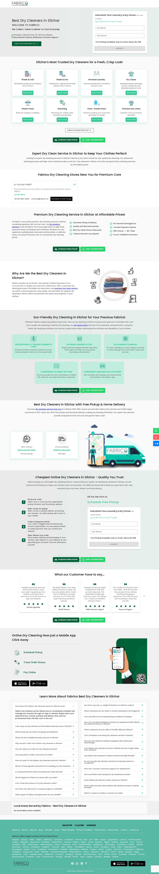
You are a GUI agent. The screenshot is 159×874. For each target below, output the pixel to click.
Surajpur (108, 849)
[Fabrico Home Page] (20, 3)
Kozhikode (69, 839)
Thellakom (16, 844)
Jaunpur (24, 839)
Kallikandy (139, 849)
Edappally (24, 842)
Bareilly (131, 844)
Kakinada (44, 852)
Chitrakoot (58, 839)
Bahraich (98, 842)
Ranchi (120, 852)
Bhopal (75, 857)
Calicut (86, 852)
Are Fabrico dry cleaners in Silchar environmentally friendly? (109, 755)
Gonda (90, 842)
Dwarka (115, 857)
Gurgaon (15, 839)
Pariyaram (95, 852)
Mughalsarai (113, 839)
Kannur (57, 844)
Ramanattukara (85, 844)
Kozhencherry (33, 844)
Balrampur (48, 839)
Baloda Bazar (74, 849)
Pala (24, 844)
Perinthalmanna (89, 854)
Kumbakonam (48, 857)
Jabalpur (139, 844)
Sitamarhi (118, 849)
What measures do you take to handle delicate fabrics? (108, 729)
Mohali (107, 854)
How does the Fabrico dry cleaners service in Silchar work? (40, 706)
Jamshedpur (110, 844)
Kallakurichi (49, 854)
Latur (132, 842)
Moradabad (16, 854)
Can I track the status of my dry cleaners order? (36, 783)
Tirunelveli (122, 854)
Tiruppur (93, 849)
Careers (123, 830)
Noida (31, 839)
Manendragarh (47, 844)
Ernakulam (66, 844)
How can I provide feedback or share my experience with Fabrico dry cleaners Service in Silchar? (112, 723)
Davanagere (129, 849)
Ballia (96, 839)
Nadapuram (98, 844)
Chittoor (25, 847)
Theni (25, 854)
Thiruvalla (55, 847)
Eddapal (115, 842)
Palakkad (63, 849)
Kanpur (103, 839)
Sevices (25, 830)
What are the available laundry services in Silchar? (36, 737)
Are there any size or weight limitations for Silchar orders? (109, 705)
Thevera (139, 842)
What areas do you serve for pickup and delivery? (36, 732)
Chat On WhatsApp (94, 140)
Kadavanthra (57, 842)
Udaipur (90, 857)
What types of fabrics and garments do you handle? (38, 794)
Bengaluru (105, 847)
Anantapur (16, 847)
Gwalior (70, 847)
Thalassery (16, 852)
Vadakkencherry (36, 854)
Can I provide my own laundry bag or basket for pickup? (108, 716)
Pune (34, 849)
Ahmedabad (53, 849)
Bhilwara (84, 849)
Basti (85, 839)
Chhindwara (79, 847)
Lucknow (123, 839)
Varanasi (67, 842)
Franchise (48, 830)
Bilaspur (76, 842)
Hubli (63, 847)
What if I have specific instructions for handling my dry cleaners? (43, 766)
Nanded (67, 857)
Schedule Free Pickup (68, 140)
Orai (91, 839)
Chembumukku (134, 839)
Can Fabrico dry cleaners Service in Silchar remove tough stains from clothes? (111, 749)
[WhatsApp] (156, 430)
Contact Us (134, 830)
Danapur (59, 857)
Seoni (100, 854)
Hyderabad (41, 849)
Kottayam (59, 854)
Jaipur (82, 857)
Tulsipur (39, 839)
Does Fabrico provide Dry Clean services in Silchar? (105, 780)
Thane (113, 852)
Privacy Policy (100, 830)
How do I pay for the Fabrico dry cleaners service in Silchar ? (40, 760)
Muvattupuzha (18, 857)
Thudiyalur (30, 857)
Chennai (78, 839)
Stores (57, 830)
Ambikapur (35, 847)
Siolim (119, 847)
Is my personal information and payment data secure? (39, 772)
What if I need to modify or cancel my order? (103, 793)
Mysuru (89, 847)
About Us (16, 830)
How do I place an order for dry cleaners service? (36, 749)
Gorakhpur (45, 842)
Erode (113, 847)
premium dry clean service (66, 288)
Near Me (33, 830)
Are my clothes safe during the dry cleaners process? (107, 774)
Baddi (37, 852)
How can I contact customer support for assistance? (107, 768)
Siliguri (136, 852)
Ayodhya (128, 852)
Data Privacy (113, 830)
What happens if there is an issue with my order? (36, 777)
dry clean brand (81, 325)
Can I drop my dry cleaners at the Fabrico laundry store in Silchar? (43, 726)
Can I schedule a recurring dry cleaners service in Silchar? (108, 735)
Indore (96, 847)
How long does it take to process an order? (34, 754)
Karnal (114, 854)
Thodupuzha (28, 852)
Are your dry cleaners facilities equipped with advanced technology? (108, 742)
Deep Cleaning (68, 830)
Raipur (83, 842)
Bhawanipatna (75, 852)
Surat (38, 857)
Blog (40, 830)
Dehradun (105, 852)
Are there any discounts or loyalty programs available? (39, 789)
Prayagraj (69, 854)
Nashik (101, 849)
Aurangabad (17, 849)
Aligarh (107, 842)
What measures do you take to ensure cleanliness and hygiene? (112, 711)
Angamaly (124, 842)
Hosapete (45, 847)
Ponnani (141, 854)
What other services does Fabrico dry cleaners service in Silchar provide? (111, 786)
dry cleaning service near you (48, 409)
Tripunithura (35, 842)
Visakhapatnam (130, 847)
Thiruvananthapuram (59, 852)
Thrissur (15, 842)
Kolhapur (98, 857)
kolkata (27, 849)
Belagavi (107, 857)
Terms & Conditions (84, 830)
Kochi (74, 844)
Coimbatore (122, 844)
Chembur (132, 854)
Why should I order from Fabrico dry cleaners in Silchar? (38, 743)
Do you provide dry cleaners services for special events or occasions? (109, 762)
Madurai (78, 854)
